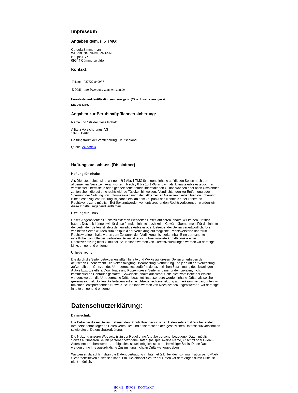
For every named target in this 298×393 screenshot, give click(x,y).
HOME (118, 387)
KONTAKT (146, 387)
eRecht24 (89, 147)
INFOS (130, 387)
